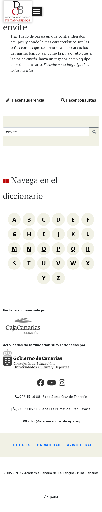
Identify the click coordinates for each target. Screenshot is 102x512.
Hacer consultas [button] (80, 100)
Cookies (22, 445)
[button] (37, 11)
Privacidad (49, 445)
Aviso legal (79, 445)
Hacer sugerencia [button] (27, 100)
